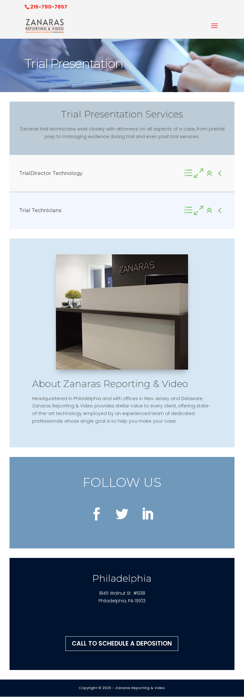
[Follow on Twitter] (122, 514)
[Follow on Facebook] (96, 514)
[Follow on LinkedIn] (147, 514)
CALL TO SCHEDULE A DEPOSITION (122, 643)
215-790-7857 (48, 6)
